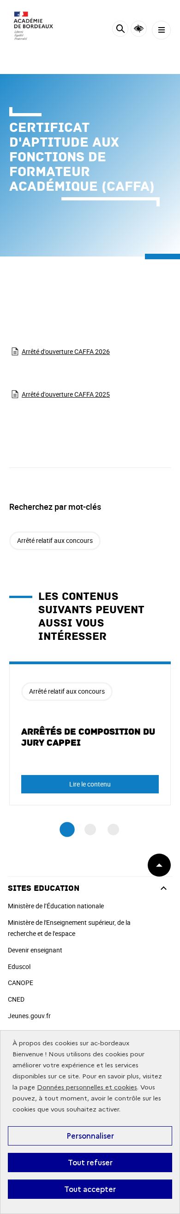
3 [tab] (113, 829)
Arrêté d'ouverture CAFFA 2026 (66, 351)
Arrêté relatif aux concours (55, 540)
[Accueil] (34, 27)
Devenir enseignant (35, 950)
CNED (16, 999)
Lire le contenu (90, 784)
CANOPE (20, 982)
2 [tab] (90, 829)
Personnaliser (90, 1135)
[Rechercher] (120, 30)
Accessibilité (139, 29)
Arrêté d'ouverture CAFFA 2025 (66, 394)
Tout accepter (90, 1189)
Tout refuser (90, 1162)
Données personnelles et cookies (87, 1087)
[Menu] (161, 30)
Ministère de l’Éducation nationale (56, 905)
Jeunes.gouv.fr (29, 1015)
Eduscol (19, 966)
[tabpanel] (90, 733)
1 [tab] (67, 829)
